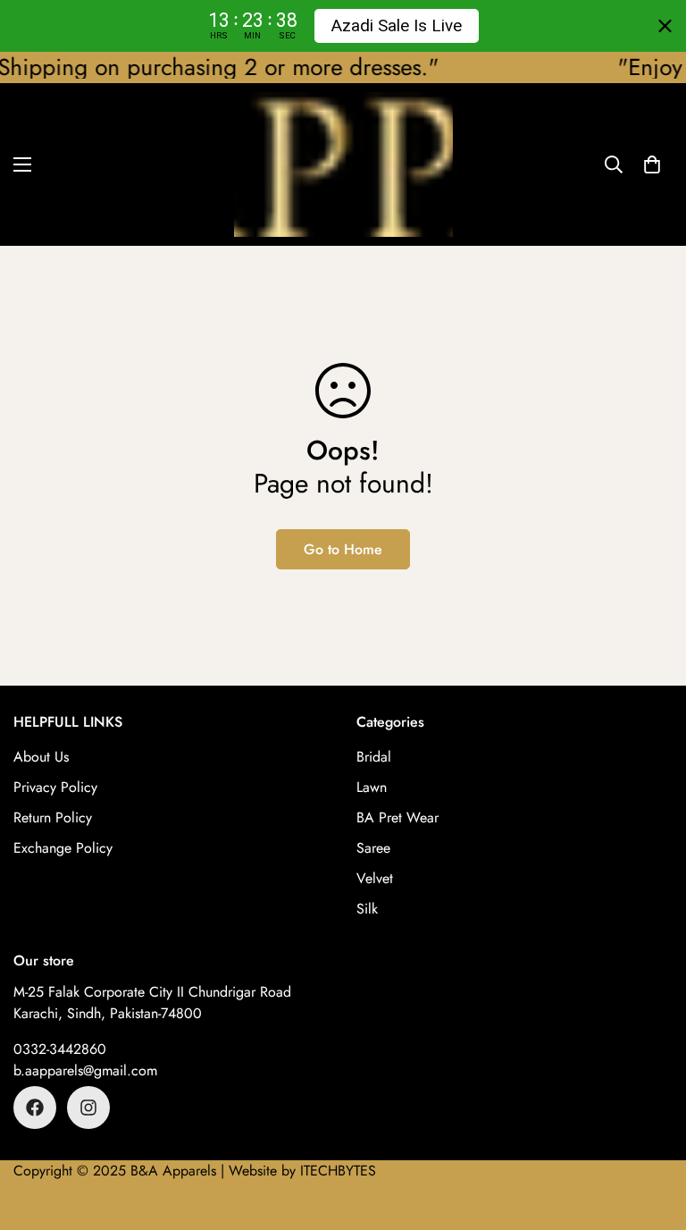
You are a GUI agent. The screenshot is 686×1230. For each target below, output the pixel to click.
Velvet (374, 878)
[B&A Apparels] (343, 164)
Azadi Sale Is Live (396, 25)
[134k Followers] (34, 1107)
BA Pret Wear (397, 817)
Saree (373, 848)
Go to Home (343, 549)
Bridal (373, 756)
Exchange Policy (63, 848)
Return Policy (52, 817)
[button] (652, 163)
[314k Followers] (88, 1107)
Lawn (371, 787)
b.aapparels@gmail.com (85, 1070)
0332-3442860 (59, 1049)
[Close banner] (665, 26)
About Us (41, 756)
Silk (367, 908)
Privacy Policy (55, 787)
